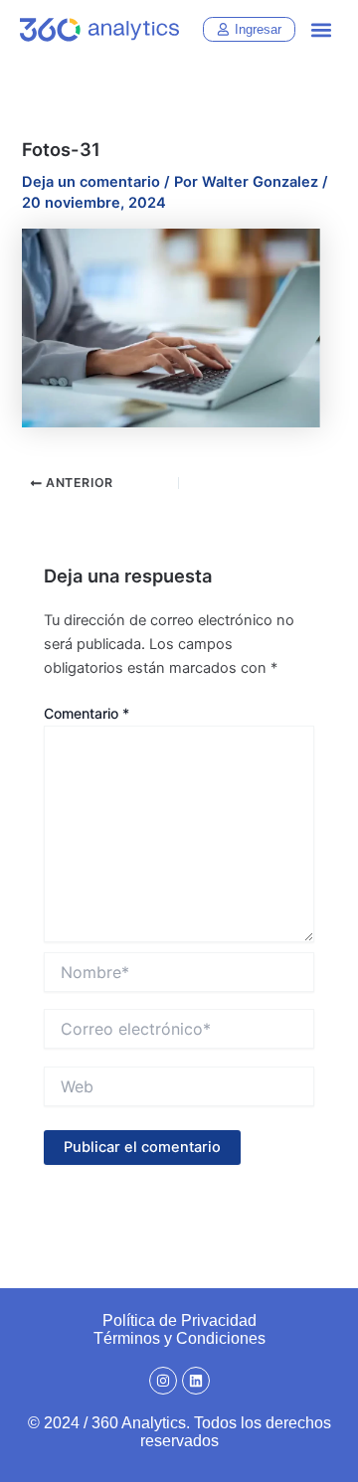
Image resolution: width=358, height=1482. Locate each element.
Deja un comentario (91, 182)
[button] (321, 30)
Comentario (86, 713)
